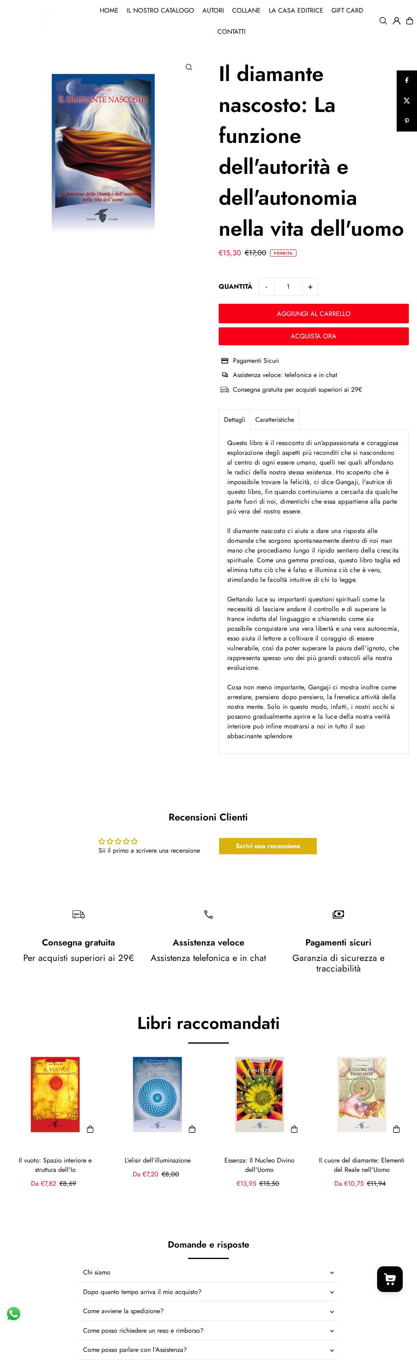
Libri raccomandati (208, 1023)
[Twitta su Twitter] (407, 101)
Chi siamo (96, 1272)
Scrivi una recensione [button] (268, 846)
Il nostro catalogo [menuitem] (160, 10)
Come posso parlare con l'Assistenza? (135, 1349)
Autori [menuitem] (213, 10)
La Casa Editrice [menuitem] (296, 10)
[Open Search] (383, 20)
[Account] (396, 20)
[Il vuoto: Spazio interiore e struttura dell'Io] (55, 1095)
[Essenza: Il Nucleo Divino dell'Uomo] (260, 1095)
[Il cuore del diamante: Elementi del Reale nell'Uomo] (362, 1095)
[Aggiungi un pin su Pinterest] (407, 121)
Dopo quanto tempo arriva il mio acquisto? (142, 1291)
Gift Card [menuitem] (347, 10)
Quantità (235, 286)
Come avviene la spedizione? (123, 1311)
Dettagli (234, 419)
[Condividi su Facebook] (407, 80)
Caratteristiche (274, 419)
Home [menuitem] (109, 10)
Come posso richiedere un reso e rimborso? (143, 1330)
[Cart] (409, 20)
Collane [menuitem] (246, 10)
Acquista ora (313, 336)
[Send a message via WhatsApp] (13, 1313)
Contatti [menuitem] (231, 31)
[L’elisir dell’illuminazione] (157, 1095)
